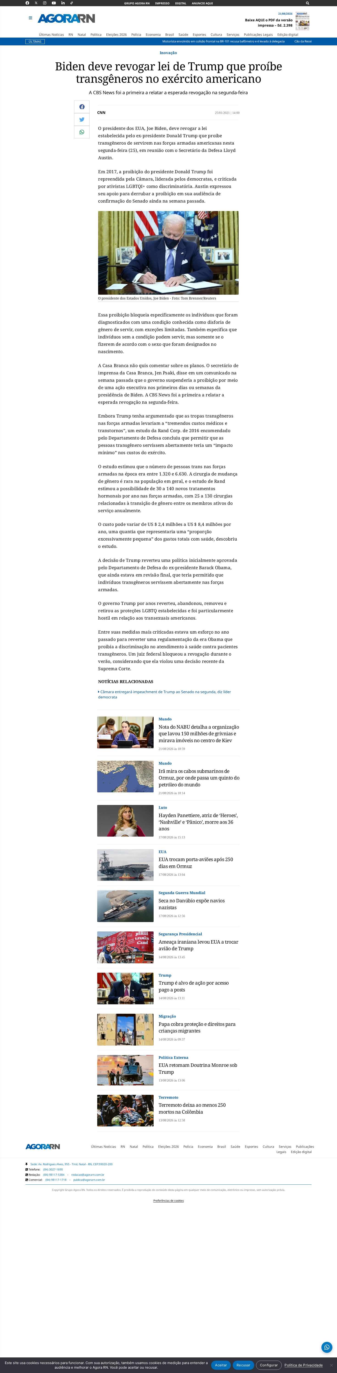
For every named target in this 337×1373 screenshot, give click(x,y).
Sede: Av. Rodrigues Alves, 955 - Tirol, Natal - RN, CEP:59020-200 (71, 1164)
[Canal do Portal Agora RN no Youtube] (56, 2)
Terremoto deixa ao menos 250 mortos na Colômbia (192, 1108)
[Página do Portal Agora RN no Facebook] (29, 2)
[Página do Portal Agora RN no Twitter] (39, 2)
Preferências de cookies (168, 1201)
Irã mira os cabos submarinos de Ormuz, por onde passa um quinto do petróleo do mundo (199, 778)
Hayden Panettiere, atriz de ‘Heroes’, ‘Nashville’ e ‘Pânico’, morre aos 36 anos (198, 822)
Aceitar (221, 1365)
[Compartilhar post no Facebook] (82, 106)
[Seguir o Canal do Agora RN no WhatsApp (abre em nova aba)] (326, 1347)
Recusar (243, 1365)
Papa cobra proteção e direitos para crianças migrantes (197, 1027)
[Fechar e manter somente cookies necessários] (331, 1365)
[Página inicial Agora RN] (42, 1147)
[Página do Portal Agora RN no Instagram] (47, 2)
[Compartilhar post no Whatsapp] (82, 132)
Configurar (269, 1365)
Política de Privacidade (304, 1365)
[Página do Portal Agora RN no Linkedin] (65, 2)
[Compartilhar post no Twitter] (82, 119)
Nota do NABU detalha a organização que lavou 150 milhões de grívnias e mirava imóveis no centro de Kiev (199, 734)
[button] (31, 18)
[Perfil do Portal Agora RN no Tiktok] (74, 2)
